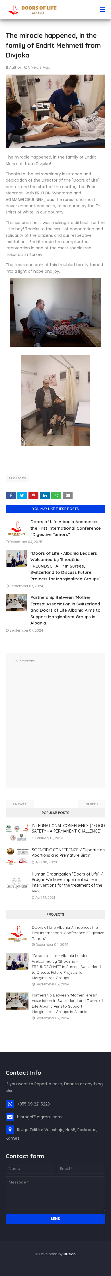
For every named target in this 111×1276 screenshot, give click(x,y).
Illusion (69, 1254)
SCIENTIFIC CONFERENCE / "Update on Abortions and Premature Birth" (68, 852)
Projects (17, 478)
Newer (21, 804)
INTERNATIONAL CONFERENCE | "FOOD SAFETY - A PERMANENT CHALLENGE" (68, 828)
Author (15, 67)
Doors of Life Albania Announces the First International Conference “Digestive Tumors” (65, 528)
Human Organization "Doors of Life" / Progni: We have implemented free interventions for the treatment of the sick (67, 882)
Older (90, 804)
